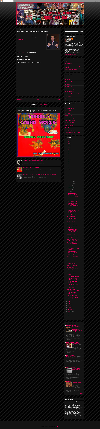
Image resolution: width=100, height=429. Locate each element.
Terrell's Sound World (70, 106)
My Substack (68, 77)
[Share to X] (32, 52)
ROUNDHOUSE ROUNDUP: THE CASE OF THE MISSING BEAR (73, 210)
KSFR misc (67, 113)
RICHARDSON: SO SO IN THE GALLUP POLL (73, 240)
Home (39, 99)
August (69, 189)
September (70, 187)
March (69, 307)
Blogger (57, 426)
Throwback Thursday (70, 110)
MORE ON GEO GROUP (73, 265)
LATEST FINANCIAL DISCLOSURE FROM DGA (72, 244)
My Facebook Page (69, 81)
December (70, 181)
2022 (67, 147)
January (70, 311)
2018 (67, 155)
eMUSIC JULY (70, 254)
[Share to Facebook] (34, 52)
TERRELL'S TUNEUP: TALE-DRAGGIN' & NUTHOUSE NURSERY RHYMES (39, 174)
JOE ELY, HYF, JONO (72, 295)
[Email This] (30, 52)
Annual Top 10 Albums (70, 120)
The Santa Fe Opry (69, 118)
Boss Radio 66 (70, 355)
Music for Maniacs (70, 367)
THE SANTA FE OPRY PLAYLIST (72, 197)
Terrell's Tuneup (68, 115)
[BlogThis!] (31, 52)
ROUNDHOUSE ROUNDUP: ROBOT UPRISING (72, 236)
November (70, 183)
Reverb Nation (68, 96)
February (70, 309)
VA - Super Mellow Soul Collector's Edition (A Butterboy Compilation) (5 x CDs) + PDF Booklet (77, 329)
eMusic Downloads (69, 127)
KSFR (66, 98)
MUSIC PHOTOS (71, 216)
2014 (67, 164)
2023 (67, 146)
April (69, 305)
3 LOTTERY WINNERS (72, 260)
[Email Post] (27, 52)
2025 (67, 141)
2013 (67, 166)
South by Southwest (69, 125)
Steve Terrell (76, 39)
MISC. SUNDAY (71, 221)
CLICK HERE (20, 39)
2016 (67, 160)
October (70, 185)
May (69, 303)
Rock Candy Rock (76, 343)
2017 (67, 158)
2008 (67, 176)
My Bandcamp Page (69, 89)
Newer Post (20, 99)
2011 (67, 170)
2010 (67, 172)
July (69, 191)
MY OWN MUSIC (69, 63)
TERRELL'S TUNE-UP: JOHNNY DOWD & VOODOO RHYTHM (72, 286)
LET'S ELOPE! (70, 224)
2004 (67, 316)
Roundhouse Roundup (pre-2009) (73, 132)
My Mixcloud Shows (69, 91)
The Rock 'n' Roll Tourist (70, 122)
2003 (67, 318)
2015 (67, 162)
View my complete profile (70, 54)
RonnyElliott (69, 381)
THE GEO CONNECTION (73, 276)
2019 (67, 154)
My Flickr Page (68, 86)
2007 (67, 178)
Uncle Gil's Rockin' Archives (73, 342)
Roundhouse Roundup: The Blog (72, 93)
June (69, 301)
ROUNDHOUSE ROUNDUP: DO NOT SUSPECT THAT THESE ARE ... (72, 269)
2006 (67, 180)
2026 (67, 139)
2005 (67, 314)
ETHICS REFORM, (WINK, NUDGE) (71, 262)
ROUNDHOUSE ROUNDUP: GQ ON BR (73, 290)
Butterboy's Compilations (72, 325)
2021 (67, 149)
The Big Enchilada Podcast (71, 69)
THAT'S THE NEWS (72, 214)
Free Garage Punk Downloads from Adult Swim (33, 160)
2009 (67, 174)
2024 (67, 143)
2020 (67, 152)
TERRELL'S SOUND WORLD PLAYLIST (27, 108)
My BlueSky (67, 79)
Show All (81, 393)
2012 (67, 168)
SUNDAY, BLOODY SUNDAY (71, 273)
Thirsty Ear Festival (69, 130)
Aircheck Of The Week (71, 356)
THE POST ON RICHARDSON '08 (72, 200)
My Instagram (68, 84)
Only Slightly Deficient (76, 382)
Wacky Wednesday (69, 108)
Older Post (57, 99)
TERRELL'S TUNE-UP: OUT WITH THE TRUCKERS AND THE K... (73, 205)
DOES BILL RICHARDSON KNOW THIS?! (73, 248)
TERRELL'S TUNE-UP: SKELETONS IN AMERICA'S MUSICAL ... (73, 231)
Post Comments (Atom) (42, 104)
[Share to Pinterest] (35, 52)
